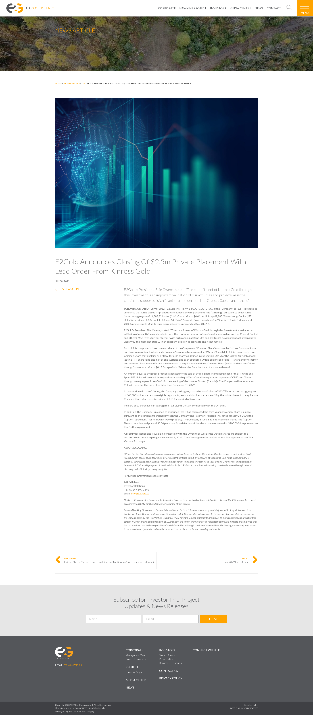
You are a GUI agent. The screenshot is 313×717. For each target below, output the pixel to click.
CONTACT (274, 8)
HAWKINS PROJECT (192, 8)
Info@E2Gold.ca (140, 493)
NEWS (259, 8)
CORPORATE (167, 8)
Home (58, 83)
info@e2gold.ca (72, 664)
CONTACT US (168, 670)
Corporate (134, 650)
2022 (83, 83)
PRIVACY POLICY (170, 678)
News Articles (72, 83)
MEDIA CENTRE (240, 8)
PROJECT (132, 667)
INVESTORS (218, 8)
